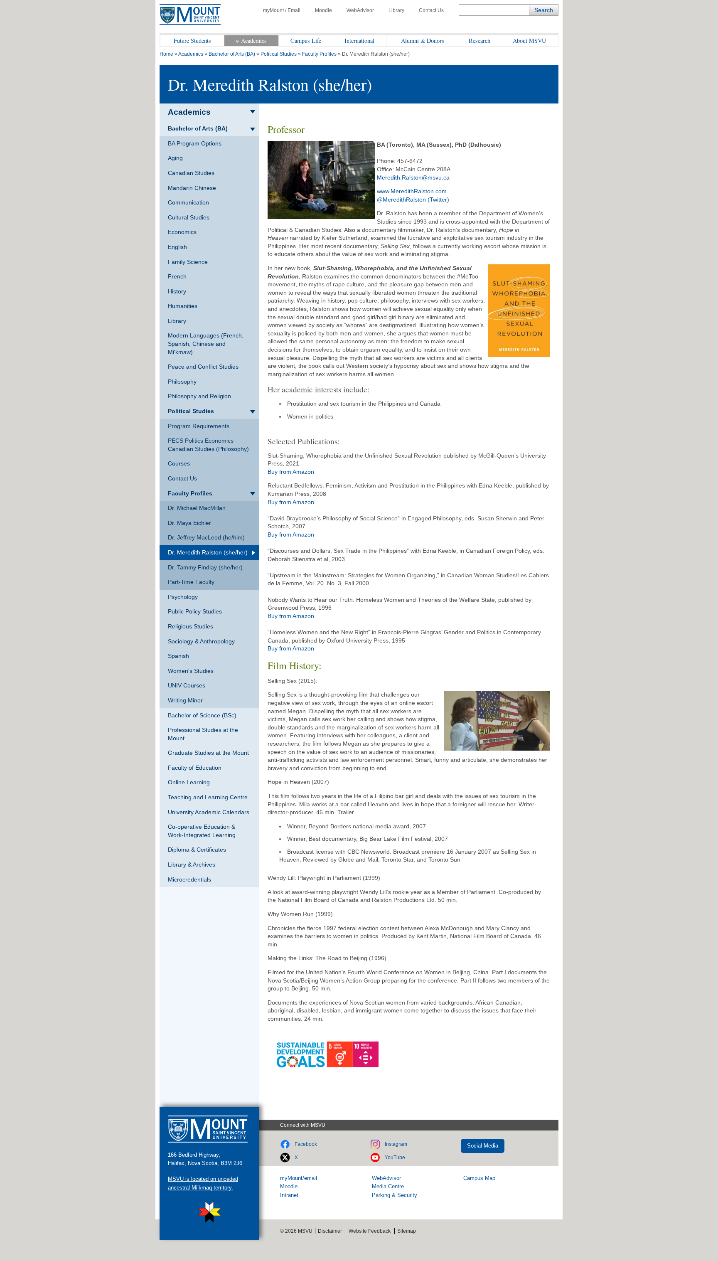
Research (479, 40)
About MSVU (529, 40)
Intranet (289, 1195)
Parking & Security (394, 1195)
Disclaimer (330, 1231)
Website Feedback (370, 1231)
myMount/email (298, 1178)
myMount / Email (281, 10)
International (359, 40)
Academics (254, 40)
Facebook (306, 1144)
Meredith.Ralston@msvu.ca (413, 177)
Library (396, 10)
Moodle (323, 10)
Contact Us (431, 10)
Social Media (482, 1146)
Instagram (396, 1144)
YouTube (395, 1157)
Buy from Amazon (291, 471)
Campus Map (479, 1178)
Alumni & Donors (422, 40)
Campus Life (305, 40)
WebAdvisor (360, 10)
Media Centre (388, 1186)
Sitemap (406, 1231)
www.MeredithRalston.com (412, 191)
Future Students (192, 40)
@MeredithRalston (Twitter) (413, 199)
